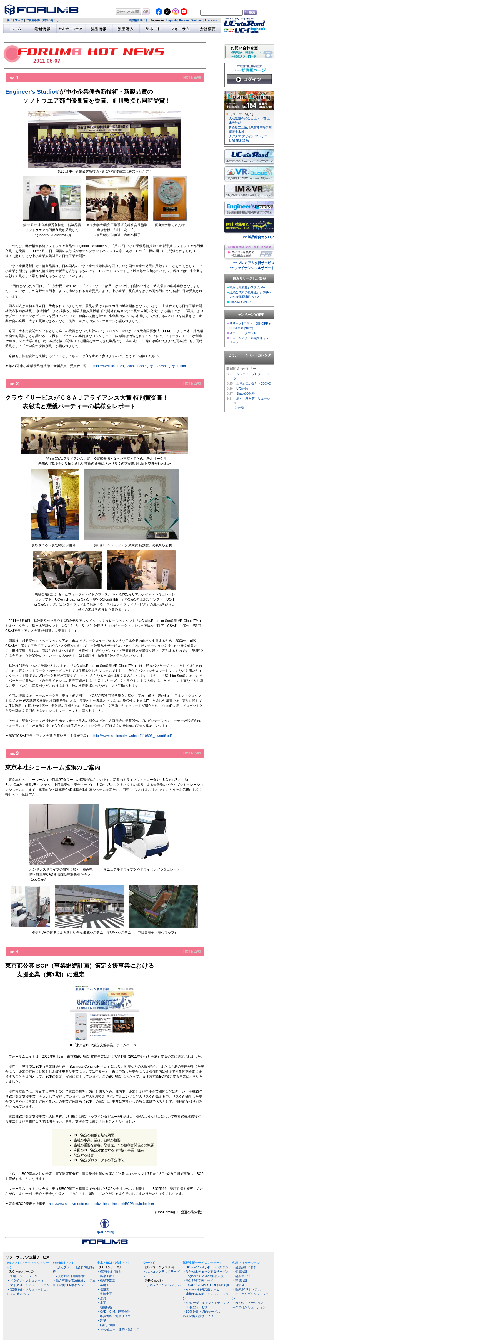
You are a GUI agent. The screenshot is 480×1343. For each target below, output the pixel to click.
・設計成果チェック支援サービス (206, 1271)
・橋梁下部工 (106, 1280)
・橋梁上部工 (106, 1276)
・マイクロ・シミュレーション (28, 1285)
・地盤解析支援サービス (199, 1280)
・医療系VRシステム (246, 1289)
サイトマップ (15, 20)
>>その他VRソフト (20, 1293)
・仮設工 (103, 1289)
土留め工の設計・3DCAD (253, 383)
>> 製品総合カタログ (258, 237)
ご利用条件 (33, 20)
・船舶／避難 (106, 1325)
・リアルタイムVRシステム (162, 1285)
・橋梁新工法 (241, 1276)
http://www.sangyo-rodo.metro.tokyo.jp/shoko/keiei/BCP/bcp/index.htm (101, 1204)
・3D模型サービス (195, 1307)
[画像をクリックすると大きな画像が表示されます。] (30, 926)
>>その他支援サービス (198, 1316)
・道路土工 (104, 1293)
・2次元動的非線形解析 (69, 1276)
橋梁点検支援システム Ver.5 (248, 287)
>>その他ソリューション (249, 1307)
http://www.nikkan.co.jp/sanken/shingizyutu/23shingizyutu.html (140, 366)
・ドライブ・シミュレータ (25, 1280)
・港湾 (101, 1298)
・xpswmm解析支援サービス (202, 1289)
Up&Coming (105, 1232)
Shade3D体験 (245, 393)
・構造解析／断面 (109, 1271)
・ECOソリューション (247, 1302)
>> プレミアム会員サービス (253, 263)
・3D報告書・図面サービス (201, 1311)
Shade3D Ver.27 (240, 301)
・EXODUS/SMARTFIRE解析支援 (206, 1285)
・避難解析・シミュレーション (28, 1289)
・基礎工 (103, 1285)
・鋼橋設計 (240, 1271)
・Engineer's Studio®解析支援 (203, 1276)
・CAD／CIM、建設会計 (113, 1311)
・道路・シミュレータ (22, 1276)
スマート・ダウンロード (246, 333)
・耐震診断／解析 (244, 1267)
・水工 (101, 1302)
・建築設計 (240, 1280)
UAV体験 (242, 388)
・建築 (101, 1320)
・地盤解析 (104, 1307)
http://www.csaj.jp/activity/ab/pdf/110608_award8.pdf (132, 736)
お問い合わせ (50, 20)
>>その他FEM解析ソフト (70, 1285)
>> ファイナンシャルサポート (252, 268)
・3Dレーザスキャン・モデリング (206, 1302)
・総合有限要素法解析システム (74, 1280)
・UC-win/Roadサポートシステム (205, 1267)
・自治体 (238, 1285)
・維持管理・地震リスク (114, 1316)
